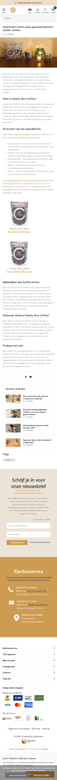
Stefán (30, 430)
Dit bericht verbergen (17, 775)
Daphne (11, 34)
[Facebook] (26, 377)
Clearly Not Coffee (21, 134)
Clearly (41, 333)
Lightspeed (38, 736)
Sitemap (46, 729)
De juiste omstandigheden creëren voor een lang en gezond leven (35, 412)
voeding (9, 460)
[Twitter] (30, 377)
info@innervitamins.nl (38, 604)
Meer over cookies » (42, 775)
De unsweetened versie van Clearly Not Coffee (23, 180)
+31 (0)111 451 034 (36, 591)
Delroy (30, 401)
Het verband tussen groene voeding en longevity (35, 397)
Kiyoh (45, 749)
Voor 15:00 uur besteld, (33, 3)
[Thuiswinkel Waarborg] (28, 741)
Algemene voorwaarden (19, 729)
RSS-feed (36, 729)
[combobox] (28, 18)
